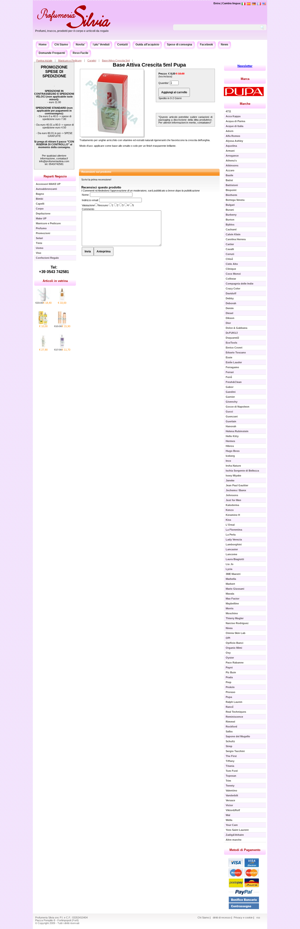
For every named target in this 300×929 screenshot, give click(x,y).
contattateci (203, 122)
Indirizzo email (90, 200)
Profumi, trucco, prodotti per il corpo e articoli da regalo (72, 31)
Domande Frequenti (52, 53)
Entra (217, 3)
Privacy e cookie (243, 917)
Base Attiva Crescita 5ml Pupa (149, 65)
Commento (88, 209)
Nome (85, 194)
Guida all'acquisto (147, 44)
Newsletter (244, 66)
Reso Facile (80, 53)
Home (43, 44)
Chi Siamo (61, 44)
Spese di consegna (179, 44)
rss (258, 917)
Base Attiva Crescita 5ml (116, 60)
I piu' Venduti (101, 44)
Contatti (122, 44)
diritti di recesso (222, 917)
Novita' (80, 44)
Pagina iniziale (44, 60)
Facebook (206, 44)
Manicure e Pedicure (70, 60)
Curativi (91, 60)
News (224, 44)
